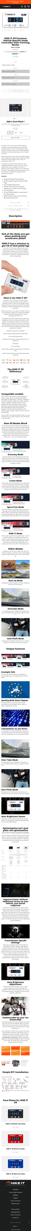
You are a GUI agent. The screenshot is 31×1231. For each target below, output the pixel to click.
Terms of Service (16, 1201)
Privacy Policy (15, 1209)
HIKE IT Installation (15, 205)
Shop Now (15, 1127)
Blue (21, 132)
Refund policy (15, 1203)
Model (15, 68)
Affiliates (15, 1195)
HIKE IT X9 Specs (15, 202)
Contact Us (15, 1218)
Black (10, 132)
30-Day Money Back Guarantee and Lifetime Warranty (15, 209)
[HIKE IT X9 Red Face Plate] (15, 1139)
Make (15, 62)
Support (15, 1198)
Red (16, 132)
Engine (15, 80)
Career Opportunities (15, 1192)
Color (15, 129)
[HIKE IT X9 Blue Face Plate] (15, 1164)
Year (15, 74)
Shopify (18, 1229)
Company (15, 1189)
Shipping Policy (15, 1212)
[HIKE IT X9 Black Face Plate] (15, 1113)
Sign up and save (15, 1222)
